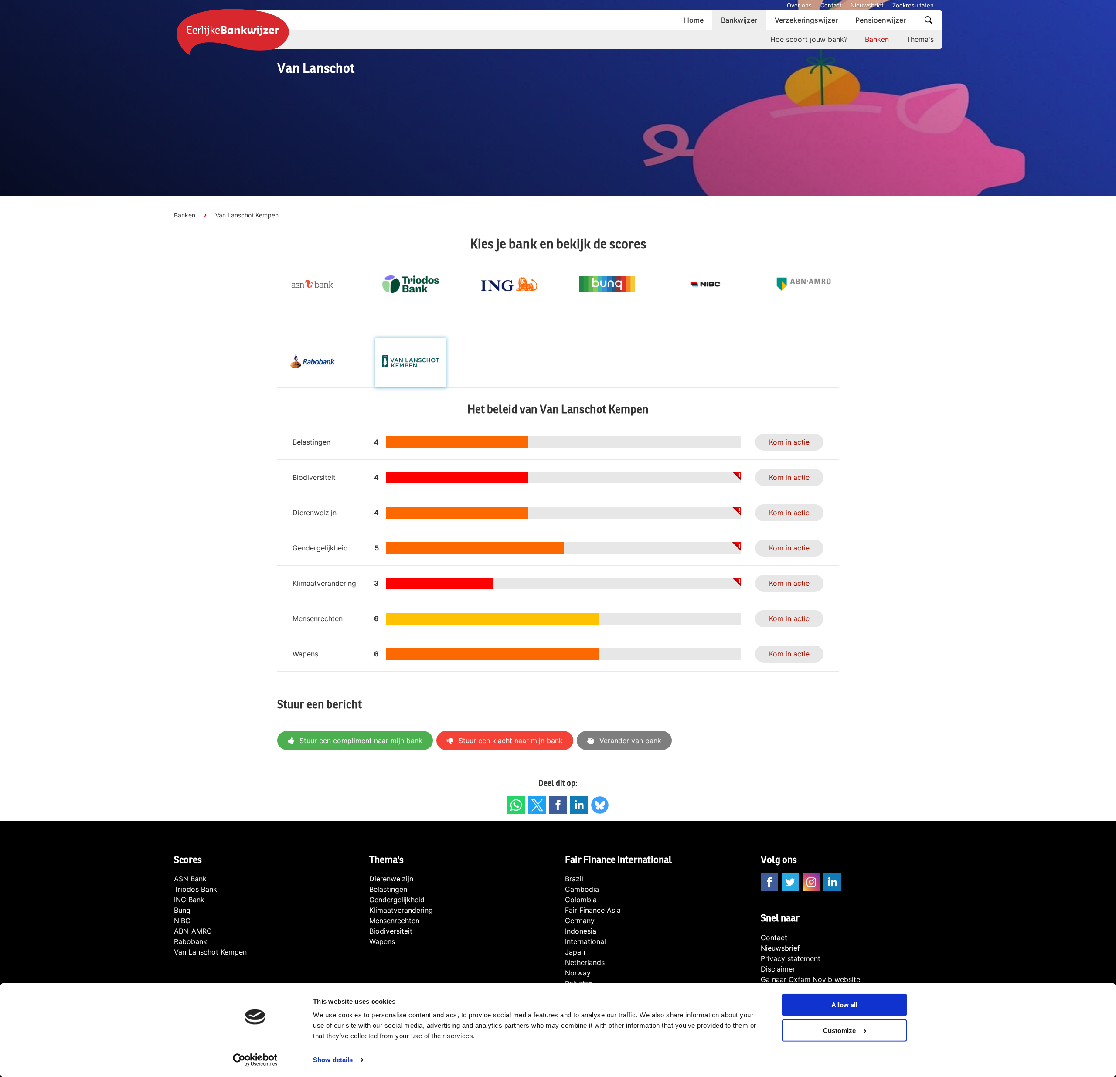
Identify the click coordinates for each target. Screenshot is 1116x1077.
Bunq (182, 910)
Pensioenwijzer (880, 20)
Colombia (581, 899)
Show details (333, 1059)
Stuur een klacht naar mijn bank (511, 740)
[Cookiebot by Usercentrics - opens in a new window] (255, 1060)
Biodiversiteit (390, 931)
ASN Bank (190, 878)
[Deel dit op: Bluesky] (600, 805)
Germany (580, 920)
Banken (877, 39)
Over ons (799, 5)
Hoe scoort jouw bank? (808, 39)
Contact (831, 5)
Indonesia (580, 931)
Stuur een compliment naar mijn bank (360, 740)
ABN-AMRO (193, 931)
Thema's (920, 39)
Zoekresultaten (913, 5)
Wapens (382, 941)
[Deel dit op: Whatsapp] (516, 805)
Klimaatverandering (401, 910)
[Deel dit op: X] (537, 805)
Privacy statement (790, 958)
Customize (839, 1030)
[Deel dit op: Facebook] (558, 805)
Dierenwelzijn (391, 878)
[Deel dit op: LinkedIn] (579, 805)
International (585, 941)
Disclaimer (778, 969)
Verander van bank (630, 740)
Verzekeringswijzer (806, 20)
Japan (575, 952)
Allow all (844, 1005)
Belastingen (388, 889)
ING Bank (189, 899)
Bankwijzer (739, 20)
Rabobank (190, 941)
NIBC (182, 920)
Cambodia (582, 889)
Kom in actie (789, 442)
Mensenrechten (394, 920)
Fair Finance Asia (593, 910)
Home (694, 20)
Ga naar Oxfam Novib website (810, 979)
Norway (578, 972)
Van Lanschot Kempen (210, 952)
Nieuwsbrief (867, 5)
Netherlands (585, 962)
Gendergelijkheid (397, 899)
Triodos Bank (195, 889)
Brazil (574, 878)
